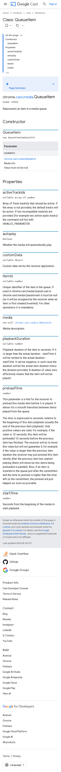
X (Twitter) (8, 635)
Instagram (8, 624)
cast (19, 97)
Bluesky (7, 619)
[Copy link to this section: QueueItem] (24, 133)
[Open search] (45, 4)
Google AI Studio (11, 672)
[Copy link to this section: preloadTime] (25, 389)
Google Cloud (10, 682)
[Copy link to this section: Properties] (25, 182)
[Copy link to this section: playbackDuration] (33, 339)
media (28, 97)
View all (7, 693)
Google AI (8, 736)
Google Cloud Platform (15, 731)
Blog (5, 614)
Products (17, 13)
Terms (6, 756)
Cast (34, 4)
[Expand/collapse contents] (21, 35)
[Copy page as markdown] (17, 25)
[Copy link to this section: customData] (25, 255)
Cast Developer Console (15, 588)
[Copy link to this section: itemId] (16, 276)
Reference (40, 13)
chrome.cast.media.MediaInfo (20, 159)
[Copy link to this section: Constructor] (29, 122)
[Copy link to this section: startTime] (21, 494)
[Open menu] (5, 4)
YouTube (7, 641)
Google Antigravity (12, 677)
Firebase (7, 666)
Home (6, 13)
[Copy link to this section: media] (15, 318)
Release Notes (10, 599)
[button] (30, 84)
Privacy (17, 756)
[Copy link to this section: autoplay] (19, 234)
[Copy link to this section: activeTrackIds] (28, 193)
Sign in (53, 4)
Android (7, 655)
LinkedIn (7, 630)
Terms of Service (12, 593)
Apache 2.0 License (12, 530)
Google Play (9, 688)
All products (9, 742)
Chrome (7, 661)
